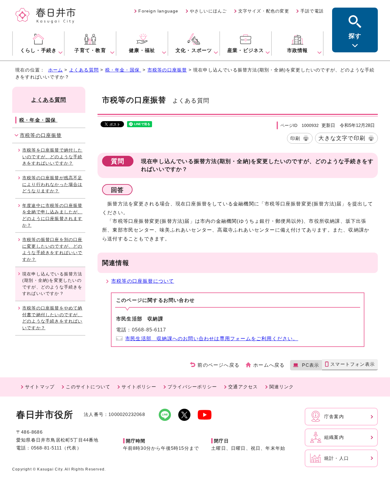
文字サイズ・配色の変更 (263, 11)
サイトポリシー (139, 386)
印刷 (295, 138)
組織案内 (334, 437)
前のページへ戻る (218, 365)
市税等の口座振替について (142, 281)
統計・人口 (336, 458)
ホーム (55, 69)
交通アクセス (243, 386)
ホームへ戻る (269, 365)
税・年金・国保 (123, 69)
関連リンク (281, 386)
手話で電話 (312, 11)
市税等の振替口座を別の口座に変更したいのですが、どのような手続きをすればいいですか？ (52, 249)
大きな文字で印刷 (341, 138)
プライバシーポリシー (192, 386)
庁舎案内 (334, 416)
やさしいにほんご (208, 11)
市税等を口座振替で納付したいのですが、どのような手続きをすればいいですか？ (52, 157)
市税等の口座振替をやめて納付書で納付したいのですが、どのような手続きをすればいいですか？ (52, 318)
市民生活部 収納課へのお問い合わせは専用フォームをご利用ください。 (211, 338)
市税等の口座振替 (167, 69)
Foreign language (158, 11)
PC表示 (310, 365)
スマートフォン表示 (352, 364)
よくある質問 (84, 69)
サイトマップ (40, 386)
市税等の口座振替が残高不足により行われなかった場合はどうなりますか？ (52, 184)
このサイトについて (88, 386)
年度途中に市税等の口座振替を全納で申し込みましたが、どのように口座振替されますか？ (52, 215)
